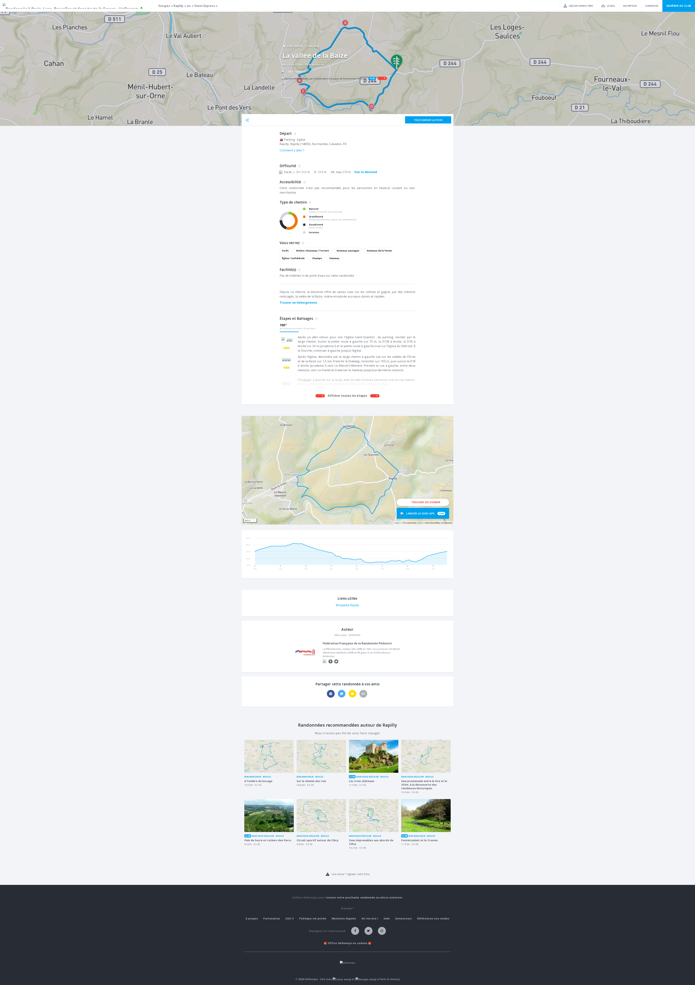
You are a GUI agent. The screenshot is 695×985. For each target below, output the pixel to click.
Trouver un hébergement (298, 303)
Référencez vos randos (433, 918)
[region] (347, 470)
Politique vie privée (312, 918)
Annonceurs (403, 918)
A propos (252, 918)
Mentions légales (344, 918)
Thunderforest (409, 522)
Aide (387, 918)
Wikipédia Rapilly (347, 605)
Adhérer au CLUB (678, 5)
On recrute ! (369, 918)
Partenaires (271, 918)
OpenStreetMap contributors (438, 522)
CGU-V (289, 918)
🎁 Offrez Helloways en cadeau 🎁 (347, 943)
